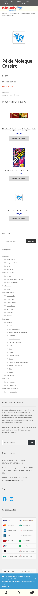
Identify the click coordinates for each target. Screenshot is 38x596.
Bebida (6, 256)
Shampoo (9, 316)
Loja (12, 1)
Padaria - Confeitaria (15, 365)
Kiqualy (6, 571)
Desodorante (11, 296)
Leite (8, 266)
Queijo (11, 372)
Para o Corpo (10, 309)
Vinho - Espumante (12, 283)
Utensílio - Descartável (11, 389)
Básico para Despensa (15, 329)
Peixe (10, 369)
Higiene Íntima (11, 302)
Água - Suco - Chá (12, 259)
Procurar (19, 592)
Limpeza (7, 379)
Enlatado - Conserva (15, 342)
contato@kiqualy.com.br (15, 480)
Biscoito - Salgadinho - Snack (18, 332)
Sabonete (9, 312)
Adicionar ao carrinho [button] (19, 138)
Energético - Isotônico (13, 263)
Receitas (19, 1)
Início (5, 1)
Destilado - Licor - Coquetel (15, 279)
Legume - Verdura (14, 355)
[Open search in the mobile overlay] (19, 241)
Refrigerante (10, 269)
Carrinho (15, 4)
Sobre (27, 1)
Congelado (12, 335)
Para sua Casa (11, 382)
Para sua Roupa (11, 385)
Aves (10, 326)
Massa (11, 359)
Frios (10, 345)
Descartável (10, 375)
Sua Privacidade (26, 4)
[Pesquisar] (31, 442)
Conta (6, 4)
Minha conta (6, 592)
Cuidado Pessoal (9, 292)
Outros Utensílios (12, 392)
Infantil (11, 13)
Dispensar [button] (5, 586)
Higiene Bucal (11, 299)
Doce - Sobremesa (26, 13)
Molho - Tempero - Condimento (18, 362)
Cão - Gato (7, 286)
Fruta (10, 349)
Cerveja (9, 276)
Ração (8, 289)
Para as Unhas (11, 306)
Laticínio (11, 352)
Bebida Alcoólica (9, 273)
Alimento (16, 13)
